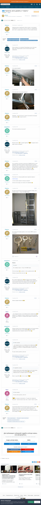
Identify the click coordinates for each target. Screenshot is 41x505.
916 (7, 136)
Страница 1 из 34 (19, 20)
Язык (4, 495)
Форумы (7, 6)
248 (7, 34)
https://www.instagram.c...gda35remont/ (22, 57)
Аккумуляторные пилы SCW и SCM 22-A (25, 475)
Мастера (36, 6)
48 (9, 54)
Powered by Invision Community (21, 497)
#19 (38, 389)
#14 (38, 298)
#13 (38, 277)
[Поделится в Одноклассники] (37, 462)
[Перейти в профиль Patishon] (3, 16)
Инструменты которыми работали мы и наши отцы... (28, 40)
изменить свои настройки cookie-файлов (16, 502)
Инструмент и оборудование (17, 16)
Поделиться (28, 15)
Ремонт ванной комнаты (24, 38)
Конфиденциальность (9, 495)
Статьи (20, 6)
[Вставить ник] (13, 256)
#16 (38, 326)
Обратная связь (16, 495)
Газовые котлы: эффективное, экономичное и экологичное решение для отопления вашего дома (8, 476)
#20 (38, 404)
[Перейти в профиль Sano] (7, 49)
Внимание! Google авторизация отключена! (19, 1)
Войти (29, 443)
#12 (38, 260)
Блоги (12, 6)
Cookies (21, 495)
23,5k (6, 54)
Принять (31, 502)
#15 (38, 311)
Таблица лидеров (30, 495)
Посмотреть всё (20, 486)
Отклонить (37, 502)
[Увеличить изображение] (23, 101)
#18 (38, 364)
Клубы (16, 6)
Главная (2, 6)
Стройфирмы (31, 6)
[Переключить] (13, 265)
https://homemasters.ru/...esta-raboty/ (18, 56)
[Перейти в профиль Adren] (7, 315)
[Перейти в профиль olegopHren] (7, 130)
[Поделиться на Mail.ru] (36, 462)
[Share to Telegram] (32, 462)
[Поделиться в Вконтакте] (34, 462)
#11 (38, 229)
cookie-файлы (8, 501)
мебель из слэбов (22, 59)
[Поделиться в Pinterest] (39, 462)
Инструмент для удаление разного (13, 38)
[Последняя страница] (14, 20)
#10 (38, 188)
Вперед (12, 20)
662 (7, 320)
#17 (38, 339)
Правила (25, 495)
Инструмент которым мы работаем (13, 40)
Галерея (25, 6)
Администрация (36, 495)
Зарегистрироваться (12, 443)
